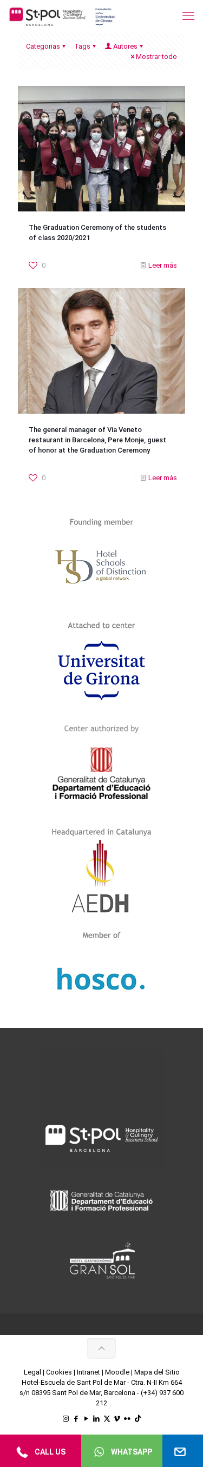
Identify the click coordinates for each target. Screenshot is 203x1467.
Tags (82, 46)
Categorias (43, 46)
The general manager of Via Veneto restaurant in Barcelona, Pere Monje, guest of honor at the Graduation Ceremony (97, 440)
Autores (125, 46)
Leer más (162, 265)
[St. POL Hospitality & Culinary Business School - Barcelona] (62, 16)
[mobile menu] (188, 16)
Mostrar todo (156, 56)
